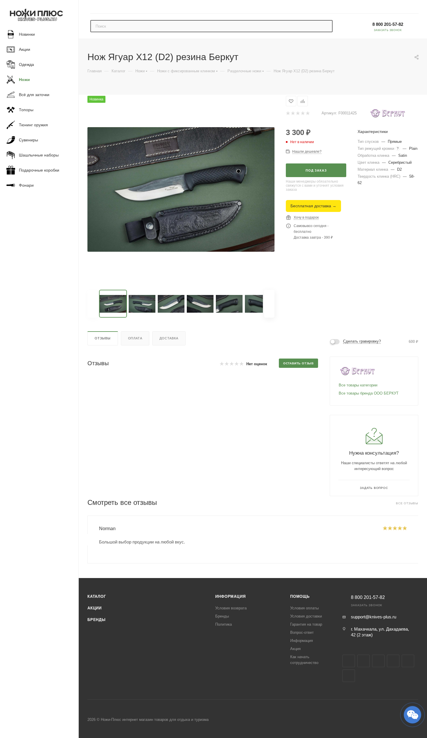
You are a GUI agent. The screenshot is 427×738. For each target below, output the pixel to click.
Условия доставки (306, 616)
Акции (94, 608)
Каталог (96, 596)
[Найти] (325, 26)
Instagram (363, 661)
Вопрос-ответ (302, 632)
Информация (230, 596)
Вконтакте (348, 661)
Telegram (378, 661)
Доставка (168, 338)
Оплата (135, 338)
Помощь (300, 596)
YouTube (393, 661)
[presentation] (87, 540)
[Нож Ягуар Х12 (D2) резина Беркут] (180, 189)
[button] (412, 714)
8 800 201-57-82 (387, 24)
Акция (295, 649)
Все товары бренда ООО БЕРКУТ (369, 393)
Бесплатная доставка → (313, 206)
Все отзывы (407, 503)
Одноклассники (408, 661)
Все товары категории (358, 385)
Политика (223, 624)
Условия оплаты (304, 608)
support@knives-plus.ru (373, 616)
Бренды (96, 620)
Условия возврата (231, 608)
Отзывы (103, 338)
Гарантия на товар (306, 624)
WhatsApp (348, 675)
